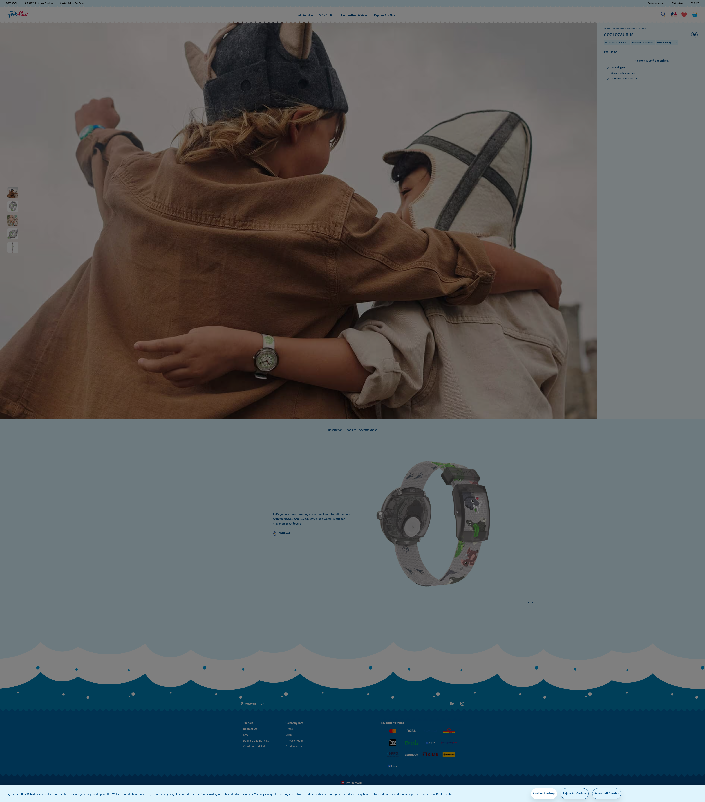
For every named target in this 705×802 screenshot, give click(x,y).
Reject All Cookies (575, 793)
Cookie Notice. (445, 794)
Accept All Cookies (606, 793)
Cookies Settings (544, 793)
